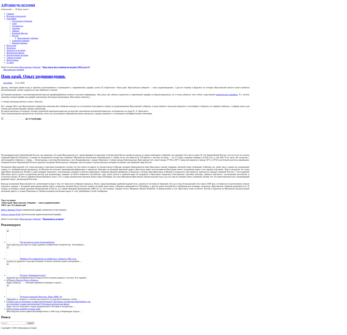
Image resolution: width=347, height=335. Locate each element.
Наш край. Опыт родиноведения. (33, 76)
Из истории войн (32, 309)
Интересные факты (15, 53)
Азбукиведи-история (18, 5)
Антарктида (17, 26)
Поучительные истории (17, 55)
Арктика (16, 28)
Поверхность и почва (53, 219)
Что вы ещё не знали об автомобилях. (37, 242)
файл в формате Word (11, 210)
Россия (15, 36)
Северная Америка (20, 40)
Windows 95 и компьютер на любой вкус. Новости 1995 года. (48, 259)
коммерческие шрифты (227, 94)
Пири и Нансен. (31, 280)
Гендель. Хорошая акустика (33, 275)
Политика (11, 48)
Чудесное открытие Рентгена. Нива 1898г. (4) (41, 297)
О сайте (10, 62)
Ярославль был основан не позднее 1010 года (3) (66, 67)
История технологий (16, 16)
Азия (14, 23)
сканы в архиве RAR (10, 214)
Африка (15, 31)
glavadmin (7, 83)
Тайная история (14, 58)
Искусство (11, 45)
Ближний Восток (20, 33)
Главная (10, 14)
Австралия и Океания (22, 21)
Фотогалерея (12, 60)
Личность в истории (16, 50)
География (11, 18)
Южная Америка (20, 43)
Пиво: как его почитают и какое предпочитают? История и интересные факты (49, 302)
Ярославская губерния (27, 38)
